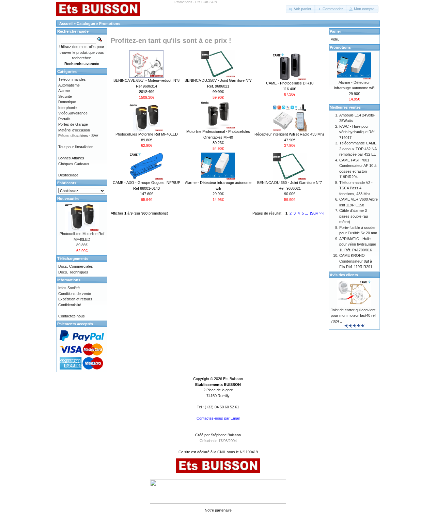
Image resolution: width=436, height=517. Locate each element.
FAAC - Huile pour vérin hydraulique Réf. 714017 (357, 132)
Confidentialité (69, 305)
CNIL (221, 452)
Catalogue (86, 23)
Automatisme (69, 85)
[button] (300, 9)
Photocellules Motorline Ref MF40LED (146, 134)
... (306, 213)
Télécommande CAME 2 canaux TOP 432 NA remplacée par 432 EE (357, 148)
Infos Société (69, 288)
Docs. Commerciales (75, 266)
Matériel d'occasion (74, 130)
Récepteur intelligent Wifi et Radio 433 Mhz (289, 134)
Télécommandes (72, 79)
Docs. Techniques (73, 272)
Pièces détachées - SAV (78, 136)
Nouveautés (68, 199)
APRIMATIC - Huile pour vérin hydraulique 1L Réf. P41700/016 (357, 244)
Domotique (67, 102)
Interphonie (67, 108)
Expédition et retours (75, 299)
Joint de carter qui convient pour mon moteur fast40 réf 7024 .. (353, 315)
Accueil (66, 23)
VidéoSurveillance (73, 113)
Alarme (64, 91)
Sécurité (65, 96)
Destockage (68, 175)
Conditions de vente (74, 294)
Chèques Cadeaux (73, 164)
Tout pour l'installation (75, 147)
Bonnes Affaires (71, 158)
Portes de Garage (73, 124)
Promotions (109, 23)
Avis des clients (344, 275)
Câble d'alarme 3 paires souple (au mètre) (353, 216)
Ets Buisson (233, 379)
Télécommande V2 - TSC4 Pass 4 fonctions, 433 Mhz (356, 188)
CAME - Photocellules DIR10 (289, 83)
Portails (64, 119)
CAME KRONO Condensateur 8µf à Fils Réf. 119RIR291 (355, 261)
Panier (335, 31)
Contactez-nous (71, 316)
